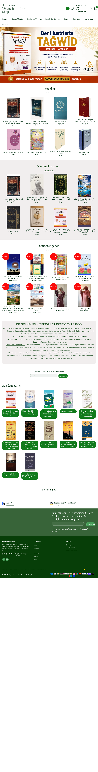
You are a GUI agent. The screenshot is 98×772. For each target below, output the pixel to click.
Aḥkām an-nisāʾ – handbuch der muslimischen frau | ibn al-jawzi (37, 199)
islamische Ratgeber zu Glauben (80, 339)
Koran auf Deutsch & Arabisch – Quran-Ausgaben (10, 413)
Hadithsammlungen (14, 339)
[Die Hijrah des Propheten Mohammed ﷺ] (11, 264)
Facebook (83, 529)
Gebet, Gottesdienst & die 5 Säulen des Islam (68, 444)
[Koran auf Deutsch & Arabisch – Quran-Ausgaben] (9, 398)
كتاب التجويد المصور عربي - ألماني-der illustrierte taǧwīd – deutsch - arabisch (61, 231)
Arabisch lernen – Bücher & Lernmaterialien (87, 444)
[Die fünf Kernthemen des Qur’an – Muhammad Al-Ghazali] (35, 108)
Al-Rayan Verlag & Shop (14, 575)
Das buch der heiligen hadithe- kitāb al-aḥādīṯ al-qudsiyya (85, 121)
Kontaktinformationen (41, 569)
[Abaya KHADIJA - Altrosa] (82, 295)
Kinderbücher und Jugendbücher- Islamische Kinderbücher (49, 414)
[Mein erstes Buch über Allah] (35, 139)
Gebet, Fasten (38, 342)
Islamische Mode (37, 553)
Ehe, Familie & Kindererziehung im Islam (48, 444)
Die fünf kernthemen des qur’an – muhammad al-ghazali (37, 122)
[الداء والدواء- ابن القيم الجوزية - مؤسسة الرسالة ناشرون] (11, 108)
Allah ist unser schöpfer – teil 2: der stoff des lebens (84, 200)
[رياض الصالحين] (11, 217)
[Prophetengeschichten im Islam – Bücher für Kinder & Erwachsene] (9, 430)
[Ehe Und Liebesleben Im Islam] (11, 139)
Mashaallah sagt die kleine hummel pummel (84, 277)
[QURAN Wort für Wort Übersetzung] (58, 108)
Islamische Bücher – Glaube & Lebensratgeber (29, 413)
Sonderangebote (49, 250)
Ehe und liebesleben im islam (13, 152)
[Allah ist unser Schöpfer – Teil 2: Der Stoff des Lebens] (82, 185)
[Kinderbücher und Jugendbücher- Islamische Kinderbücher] (47, 398)
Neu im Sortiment (49, 170)
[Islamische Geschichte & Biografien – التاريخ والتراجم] (28, 430)
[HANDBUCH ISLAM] (82, 139)
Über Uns (36, 556)
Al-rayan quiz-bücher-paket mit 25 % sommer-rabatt (37, 277)
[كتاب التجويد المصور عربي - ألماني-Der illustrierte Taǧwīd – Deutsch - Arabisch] (58, 216)
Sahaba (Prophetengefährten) (29, 476)
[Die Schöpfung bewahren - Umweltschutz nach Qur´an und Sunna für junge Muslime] (11, 294)
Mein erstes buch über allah (37, 152)
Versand (27, 569)
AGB (22, 569)
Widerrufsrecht (5, 569)
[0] (94, 8)
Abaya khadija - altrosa (85, 309)
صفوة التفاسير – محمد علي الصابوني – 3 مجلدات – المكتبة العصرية (61, 199)
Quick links (37, 541)
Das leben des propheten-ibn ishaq (60, 152)
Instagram (72, 529)
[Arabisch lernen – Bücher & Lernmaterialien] (85, 430)
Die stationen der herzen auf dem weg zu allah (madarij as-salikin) (85, 231)
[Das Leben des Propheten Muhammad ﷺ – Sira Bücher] (85, 398)
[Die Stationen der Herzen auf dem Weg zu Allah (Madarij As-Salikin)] (82, 216)
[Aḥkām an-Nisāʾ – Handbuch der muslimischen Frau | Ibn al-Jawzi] (35, 184)
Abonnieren (63, 376)
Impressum (33, 569)
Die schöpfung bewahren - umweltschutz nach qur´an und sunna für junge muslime (13, 308)
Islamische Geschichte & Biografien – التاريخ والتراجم (30, 445)
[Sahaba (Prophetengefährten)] (28, 461)
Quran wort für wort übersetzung (61, 122)
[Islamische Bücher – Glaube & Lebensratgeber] (28, 398)
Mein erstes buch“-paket (61, 277)
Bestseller (49, 93)
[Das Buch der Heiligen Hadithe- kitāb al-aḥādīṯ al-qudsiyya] (82, 107)
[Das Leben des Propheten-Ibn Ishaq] (58, 139)
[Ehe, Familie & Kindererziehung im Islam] (47, 430)
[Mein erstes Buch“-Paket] (58, 264)
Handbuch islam (84, 152)
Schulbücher (36, 548)
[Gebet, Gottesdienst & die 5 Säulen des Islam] (66, 430)
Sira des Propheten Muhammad (48, 339)
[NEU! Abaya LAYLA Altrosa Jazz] (58, 295)
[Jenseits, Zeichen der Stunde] (9, 461)
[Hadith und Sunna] (66, 398)
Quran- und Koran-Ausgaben (75, 336)
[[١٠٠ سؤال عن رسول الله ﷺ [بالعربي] (35, 295)
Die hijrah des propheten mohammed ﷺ (13, 277)
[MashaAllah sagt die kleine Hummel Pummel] (82, 264)
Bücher (35, 545)
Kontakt (35, 559)
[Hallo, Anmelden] (90, 8)
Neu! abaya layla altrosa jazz (61, 309)
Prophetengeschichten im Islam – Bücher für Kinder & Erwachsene (10, 445)
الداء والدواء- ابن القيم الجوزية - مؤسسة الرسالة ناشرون (13, 122)
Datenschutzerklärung (14, 569)
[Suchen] (68, 8)
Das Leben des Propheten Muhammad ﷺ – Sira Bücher (87, 414)
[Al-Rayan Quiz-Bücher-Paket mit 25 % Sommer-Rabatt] (35, 264)
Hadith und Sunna (68, 411)
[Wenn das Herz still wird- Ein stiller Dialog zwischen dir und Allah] (35, 216)
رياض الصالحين (13, 231)
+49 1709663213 (81, 10)
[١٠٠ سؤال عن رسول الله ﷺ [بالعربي (37, 309)
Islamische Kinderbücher (15, 345)
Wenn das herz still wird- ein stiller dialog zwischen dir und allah (37, 231)
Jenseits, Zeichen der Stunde (10, 475)
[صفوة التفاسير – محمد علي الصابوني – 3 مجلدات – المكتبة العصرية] (58, 184)
